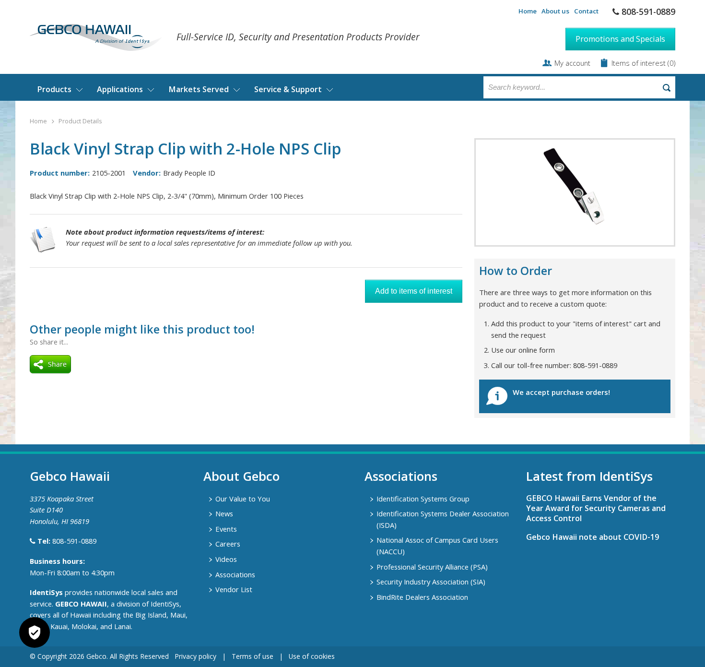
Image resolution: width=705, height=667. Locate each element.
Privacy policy (195, 656)
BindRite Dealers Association (422, 597)
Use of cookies (312, 656)
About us (555, 11)
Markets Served (198, 89)
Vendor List (233, 589)
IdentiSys (46, 592)
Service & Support (288, 89)
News (224, 513)
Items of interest (639, 63)
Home (527, 11)
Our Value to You (242, 498)
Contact (586, 11)
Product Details (80, 121)
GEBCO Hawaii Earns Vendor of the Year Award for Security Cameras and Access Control (596, 508)
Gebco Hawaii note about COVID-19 (592, 537)
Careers (227, 543)
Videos (226, 559)
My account (572, 63)
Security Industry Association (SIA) (430, 581)
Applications (120, 89)
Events (226, 529)
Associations (235, 574)
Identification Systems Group (423, 498)
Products (54, 89)
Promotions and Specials (620, 39)
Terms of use (252, 656)
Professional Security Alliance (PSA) (432, 567)
